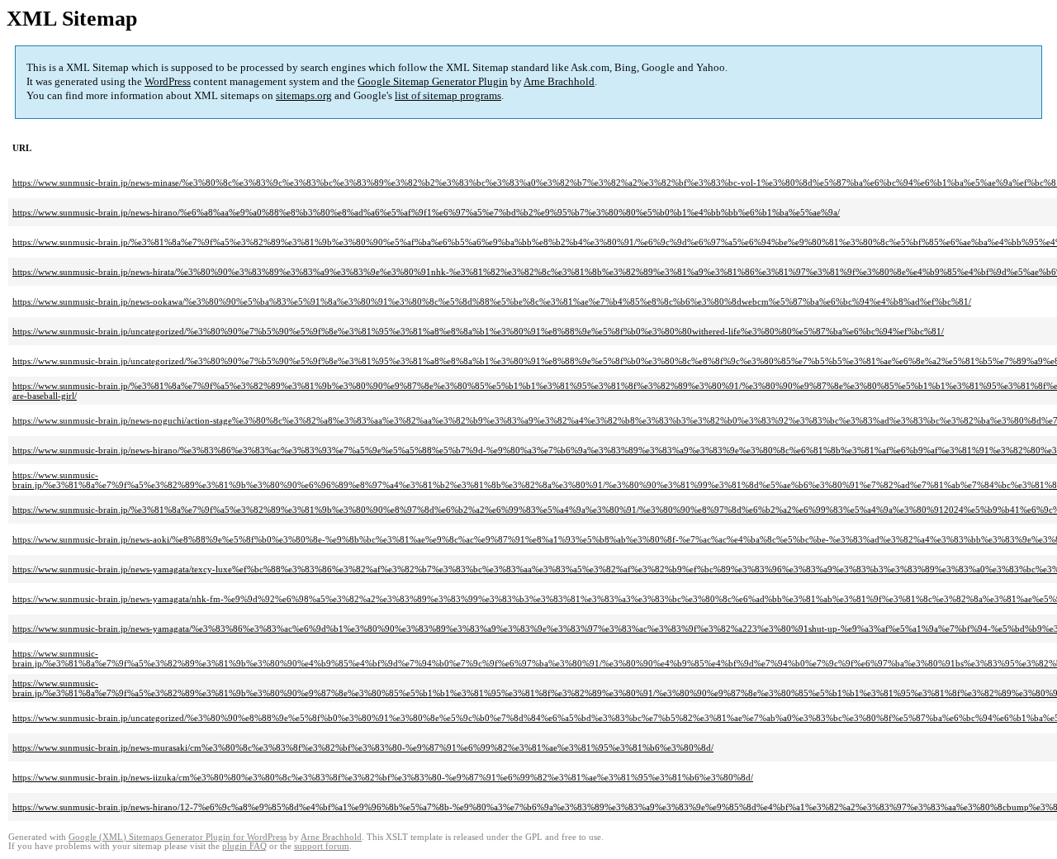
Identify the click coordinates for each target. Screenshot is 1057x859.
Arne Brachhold (559, 81)
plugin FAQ (244, 846)
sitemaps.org (304, 95)
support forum (321, 846)
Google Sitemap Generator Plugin (433, 81)
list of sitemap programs (448, 95)
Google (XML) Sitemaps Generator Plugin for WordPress (178, 837)
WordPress (168, 81)
